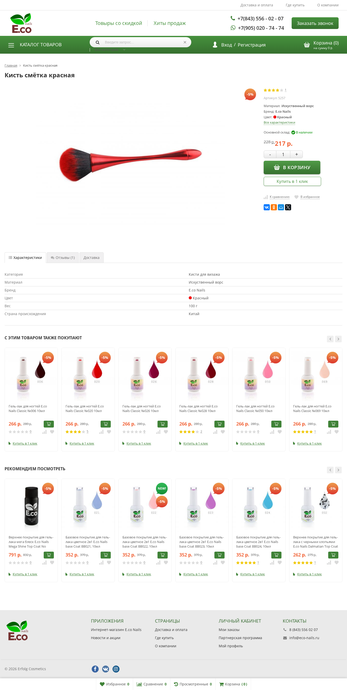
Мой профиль (231, 645)
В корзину (296, 167)
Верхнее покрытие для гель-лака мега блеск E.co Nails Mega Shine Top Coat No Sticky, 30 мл (31, 542)
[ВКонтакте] (267, 207)
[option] (31, 399)
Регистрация (252, 45)
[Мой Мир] (281, 207)
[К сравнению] (44, 431)
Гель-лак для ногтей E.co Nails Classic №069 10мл (312, 408)
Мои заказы (229, 629)
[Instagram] (116, 669)
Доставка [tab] (92, 257)
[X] (288, 207)
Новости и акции (105, 637)
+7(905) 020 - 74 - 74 (261, 27)
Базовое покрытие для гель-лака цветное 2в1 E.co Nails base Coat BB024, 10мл (258, 542)
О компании (328, 5)
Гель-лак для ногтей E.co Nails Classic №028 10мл (198, 408)
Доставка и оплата (257, 5)
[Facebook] (95, 669)
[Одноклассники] (274, 207)
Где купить (295, 5)
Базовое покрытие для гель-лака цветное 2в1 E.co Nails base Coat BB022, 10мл (144, 542)
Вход (226, 45)
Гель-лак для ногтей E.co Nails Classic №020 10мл (85, 408)
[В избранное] (52, 431)
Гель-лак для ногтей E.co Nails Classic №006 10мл (28, 408)
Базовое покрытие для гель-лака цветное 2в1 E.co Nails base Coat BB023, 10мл (201, 542)
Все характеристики (279, 122)
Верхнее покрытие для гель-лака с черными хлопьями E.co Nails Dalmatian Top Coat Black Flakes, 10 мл (315, 542)
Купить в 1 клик (292, 181)
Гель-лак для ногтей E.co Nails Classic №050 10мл (255, 408)
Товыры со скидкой (118, 23)
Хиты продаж (170, 23)
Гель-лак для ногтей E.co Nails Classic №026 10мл (141, 408)
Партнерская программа (240, 637)
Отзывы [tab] (65, 257)
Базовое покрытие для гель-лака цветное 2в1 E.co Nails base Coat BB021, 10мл (88, 542)
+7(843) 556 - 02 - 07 (260, 18)
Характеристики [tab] (27, 257)
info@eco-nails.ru (304, 637)
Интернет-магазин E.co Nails (116, 629)
